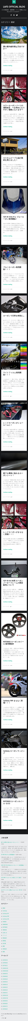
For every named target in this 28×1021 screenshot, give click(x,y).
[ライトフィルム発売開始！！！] (14, 344)
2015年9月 (5, 1001)
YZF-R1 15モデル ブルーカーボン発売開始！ (13, 218)
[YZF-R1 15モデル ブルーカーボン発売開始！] (14, 189)
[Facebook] (2, 1018)
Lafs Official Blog (8, 1013)
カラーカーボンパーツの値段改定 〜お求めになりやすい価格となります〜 (14, 107)
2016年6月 (5, 979)
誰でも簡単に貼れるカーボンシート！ (13, 474)
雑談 (4, 951)
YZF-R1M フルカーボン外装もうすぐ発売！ (11, 877)
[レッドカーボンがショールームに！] (14, 403)
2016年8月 (5, 976)
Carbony (5, 910)
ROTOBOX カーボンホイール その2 (13, 802)
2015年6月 (5, 1009)
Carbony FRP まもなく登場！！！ (13, 702)
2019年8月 (5, 962)
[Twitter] (5, 1018)
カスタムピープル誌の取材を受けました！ (13, 159)
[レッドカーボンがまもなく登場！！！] (14, 504)
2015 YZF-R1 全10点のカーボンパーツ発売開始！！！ (14, 865)
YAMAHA (5, 930)
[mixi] (3, 1018)
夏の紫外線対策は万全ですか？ (14, 48)
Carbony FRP (6, 916)
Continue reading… (8, 65)
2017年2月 (5, 965)
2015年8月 (5, 1003)
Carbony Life (6, 919)
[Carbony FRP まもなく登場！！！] (14, 672)
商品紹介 (5, 938)
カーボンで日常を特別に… (13, 316)
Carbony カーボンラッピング (14, 752)
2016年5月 (5, 981)
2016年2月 (5, 990)
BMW (4, 908)
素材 (4, 946)
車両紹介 (5, 949)
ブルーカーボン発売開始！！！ (12, 268)
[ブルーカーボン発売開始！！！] (14, 248)
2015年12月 (5, 995)
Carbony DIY (6, 913)
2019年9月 (5, 960)
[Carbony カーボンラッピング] (14, 731)
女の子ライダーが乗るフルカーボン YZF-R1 (11, 890)
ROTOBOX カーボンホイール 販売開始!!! (13, 643)
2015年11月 (5, 998)
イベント (5, 935)
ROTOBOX (5, 927)
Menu (14, 2)
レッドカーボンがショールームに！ (13, 424)
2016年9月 (5, 973)
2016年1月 (5, 992)
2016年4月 (5, 984)
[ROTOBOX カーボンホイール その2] (14, 782)
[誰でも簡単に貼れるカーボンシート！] (14, 453)
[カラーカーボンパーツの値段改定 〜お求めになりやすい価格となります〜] (14, 77)
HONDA (4, 921)
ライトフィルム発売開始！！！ (12, 374)
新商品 (4, 940)
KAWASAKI (5, 924)
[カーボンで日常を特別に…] (14, 296)
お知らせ (5, 932)
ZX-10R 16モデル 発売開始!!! (8, 854)
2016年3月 (5, 987)
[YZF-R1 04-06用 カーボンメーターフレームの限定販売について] (14, 561)
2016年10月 (5, 971)
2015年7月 (5, 1006)
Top (27, 1020)
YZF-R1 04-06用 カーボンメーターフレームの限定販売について (13, 583)
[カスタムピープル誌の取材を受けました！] (14, 138)
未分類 (4, 943)
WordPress (20, 1013)
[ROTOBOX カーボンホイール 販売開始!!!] (14, 613)
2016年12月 (5, 968)
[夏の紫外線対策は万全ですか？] (14, 27)
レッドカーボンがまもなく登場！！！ (13, 533)
